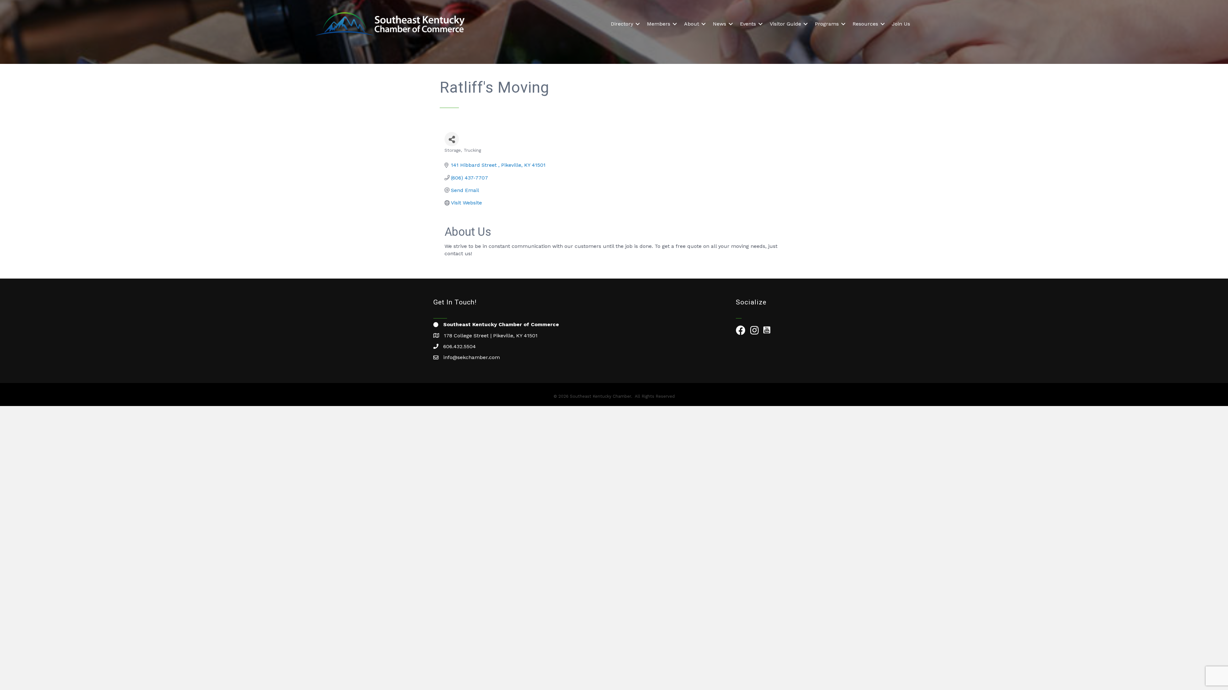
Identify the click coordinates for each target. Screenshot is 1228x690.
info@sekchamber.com (471, 357)
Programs (827, 24)
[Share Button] (452, 139)
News (719, 24)
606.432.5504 (459, 346)
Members (658, 24)
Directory (622, 24)
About (691, 24)
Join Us (901, 24)
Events (748, 24)
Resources (865, 24)
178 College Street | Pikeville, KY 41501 (491, 336)
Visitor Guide (785, 24)
